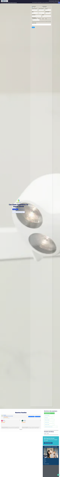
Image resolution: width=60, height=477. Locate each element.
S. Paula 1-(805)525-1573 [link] (39, 2)
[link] (59, 3)
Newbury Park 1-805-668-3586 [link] (56, 2)
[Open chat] (58, 475)
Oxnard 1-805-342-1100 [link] (50, 2)
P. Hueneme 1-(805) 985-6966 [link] (45, 2)
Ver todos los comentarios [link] (31, 416)
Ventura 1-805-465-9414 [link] (34, 2)
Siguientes (21, 429)
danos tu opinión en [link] (37, 416)
